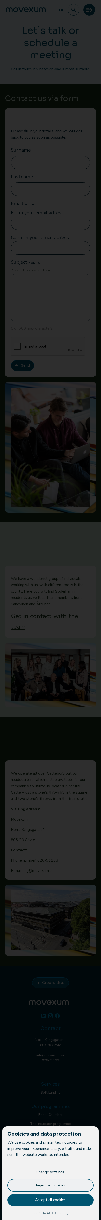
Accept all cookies (50, 1199)
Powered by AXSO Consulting (50, 1213)
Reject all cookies (50, 1185)
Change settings (50, 1172)
